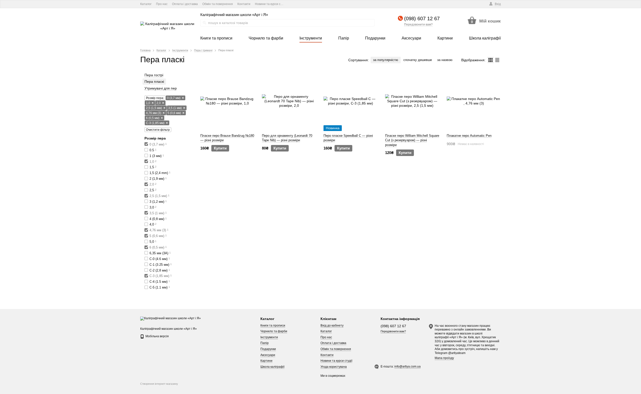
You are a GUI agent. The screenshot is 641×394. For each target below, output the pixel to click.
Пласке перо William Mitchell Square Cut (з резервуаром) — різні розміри (412, 140)
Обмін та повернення (217, 4)
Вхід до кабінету (332, 325)
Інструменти (269, 337)
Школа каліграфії (272, 366)
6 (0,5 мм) (152, 118)
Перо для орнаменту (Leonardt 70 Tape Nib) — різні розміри (287, 138)
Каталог (145, 4)
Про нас (162, 4)
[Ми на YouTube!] (300, 4)
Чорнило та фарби (273, 331)
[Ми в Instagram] (307, 4)
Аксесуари (267, 355)
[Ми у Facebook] (293, 4)
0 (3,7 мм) (174, 98)
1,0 (148, 103)
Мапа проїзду (444, 358)
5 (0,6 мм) (174, 113)
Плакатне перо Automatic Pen (469, 136)
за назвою (444, 60)
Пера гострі (153, 75)
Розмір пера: (155, 98)
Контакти (243, 4)
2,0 (158, 103)
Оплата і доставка (185, 4)
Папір (264, 343)
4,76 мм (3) (153, 113)
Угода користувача (333, 366)
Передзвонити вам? (418, 24)
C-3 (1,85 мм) (155, 123)
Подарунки (268, 349)
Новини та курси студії (271, 4)
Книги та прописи (272, 325)
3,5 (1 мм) (175, 108)
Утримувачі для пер (160, 88)
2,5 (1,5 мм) (154, 108)
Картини (266, 360)
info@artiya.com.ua (407, 366)
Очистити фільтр (158, 130)
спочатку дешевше (417, 60)
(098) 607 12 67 (422, 18)
